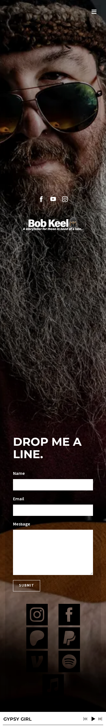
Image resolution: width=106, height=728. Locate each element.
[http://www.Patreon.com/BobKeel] (37, 639)
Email (18, 499)
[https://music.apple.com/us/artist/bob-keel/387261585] (53, 686)
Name (19, 473)
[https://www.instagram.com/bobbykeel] (37, 615)
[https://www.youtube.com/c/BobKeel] (53, 199)
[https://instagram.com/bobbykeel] (65, 199)
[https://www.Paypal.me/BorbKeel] (69, 639)
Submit (26, 585)
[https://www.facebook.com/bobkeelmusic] (41, 199)
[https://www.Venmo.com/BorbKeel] (37, 662)
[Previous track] (85, 718)
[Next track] (100, 718)
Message (21, 524)
